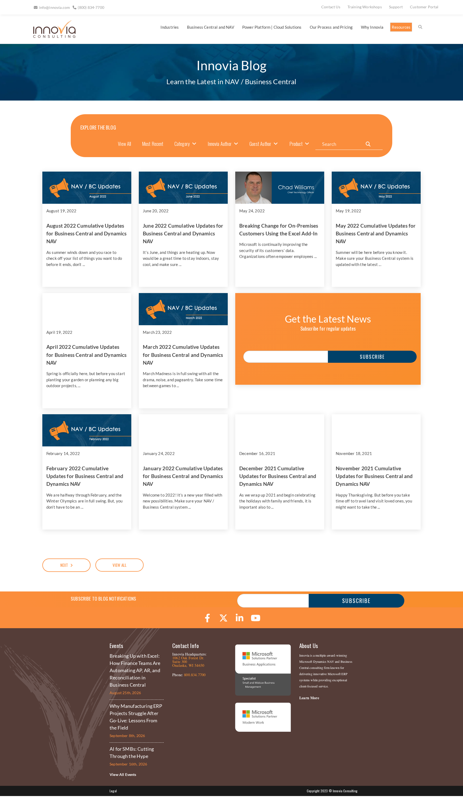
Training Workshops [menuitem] (365, 7)
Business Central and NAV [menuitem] (210, 27)
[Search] (368, 144)
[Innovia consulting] (51, 36)
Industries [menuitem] (169, 27)
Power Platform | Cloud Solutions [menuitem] (271, 27)
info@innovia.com (54, 7)
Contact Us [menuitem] (330, 7)
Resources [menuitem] (401, 27)
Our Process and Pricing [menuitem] (331, 27)
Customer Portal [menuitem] (424, 7)
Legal (113, 791)
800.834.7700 (195, 674)
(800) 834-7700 (91, 7)
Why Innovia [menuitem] (372, 27)
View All (124, 143)
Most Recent (152, 143)
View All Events (123, 774)
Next (64, 565)
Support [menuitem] (396, 7)
